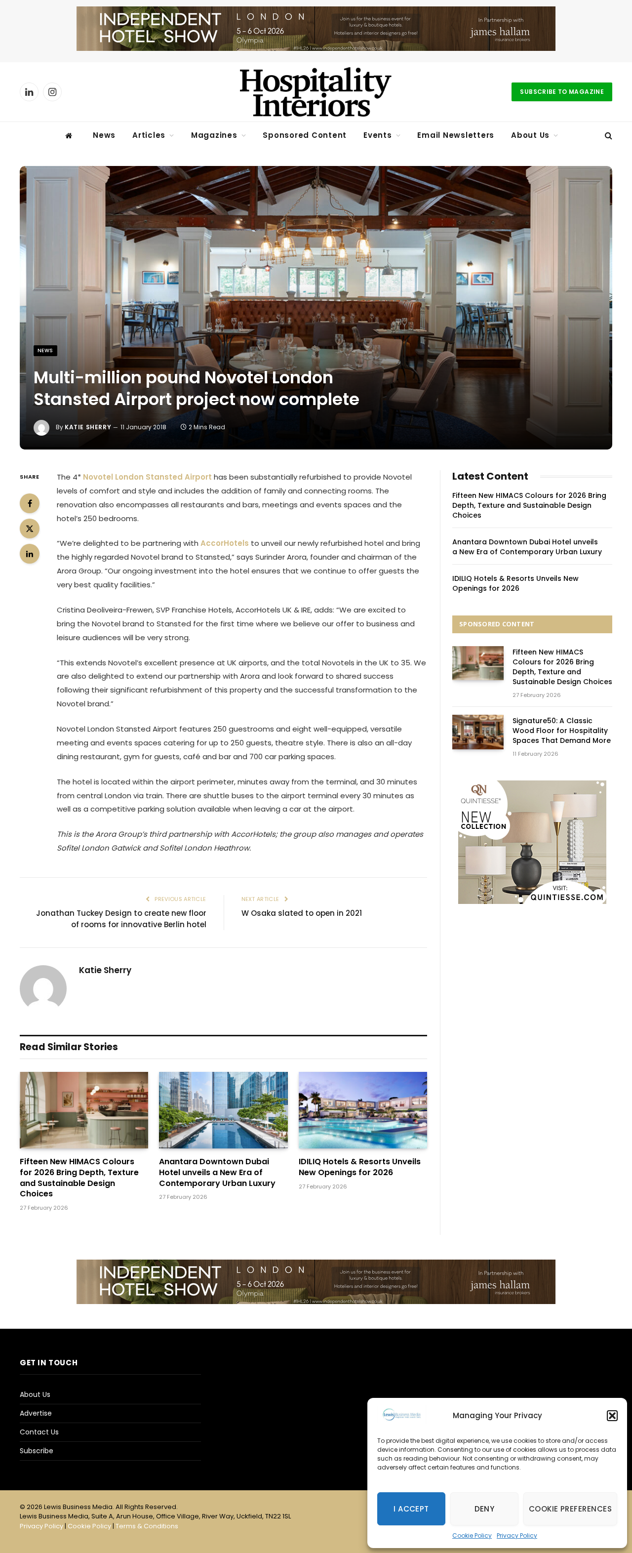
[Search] (607, 135)
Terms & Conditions (147, 1526)
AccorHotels (225, 543)
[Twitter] (30, 528)
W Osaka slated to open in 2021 (301, 913)
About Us (530, 135)
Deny (484, 1509)
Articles (148, 135)
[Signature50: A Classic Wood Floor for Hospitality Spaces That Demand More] (478, 732)
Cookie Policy (472, 1535)
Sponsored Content (305, 135)
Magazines (214, 135)
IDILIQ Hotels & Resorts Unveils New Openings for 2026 (360, 1167)
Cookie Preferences (570, 1509)
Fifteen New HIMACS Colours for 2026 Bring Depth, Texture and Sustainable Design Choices (79, 1177)
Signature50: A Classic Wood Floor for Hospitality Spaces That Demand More (562, 730)
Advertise (36, 1413)
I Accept (411, 1509)
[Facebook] (30, 503)
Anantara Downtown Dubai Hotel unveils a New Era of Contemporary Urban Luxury (217, 1172)
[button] (612, 1416)
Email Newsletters (455, 135)
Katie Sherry (88, 427)
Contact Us (39, 1432)
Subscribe (36, 1451)
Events (377, 135)
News (104, 135)
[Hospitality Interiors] (316, 92)
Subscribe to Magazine (562, 91)
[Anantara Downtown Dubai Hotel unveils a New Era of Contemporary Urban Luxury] (223, 1110)
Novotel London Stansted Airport (147, 477)
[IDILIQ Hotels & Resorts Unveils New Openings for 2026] (363, 1110)
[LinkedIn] (30, 554)
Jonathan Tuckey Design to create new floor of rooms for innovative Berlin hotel (121, 919)
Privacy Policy (517, 1535)
